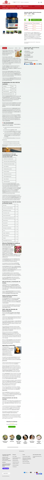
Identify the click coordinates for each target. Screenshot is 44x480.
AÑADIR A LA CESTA (36, 19)
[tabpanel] (11, 234)
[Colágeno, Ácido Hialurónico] (39, 437)
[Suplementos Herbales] (5, 437)
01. (7, 69)
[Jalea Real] (12, 437)
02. (7, 256)
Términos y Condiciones (26, 463)
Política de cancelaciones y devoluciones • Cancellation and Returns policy (27, 459)
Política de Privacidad (26, 461)
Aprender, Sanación (5, 8)
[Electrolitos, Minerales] (32, 437)
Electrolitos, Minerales (32, 442)
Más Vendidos (19, 6)
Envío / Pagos (15, 456)
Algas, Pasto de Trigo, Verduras (18, 442)
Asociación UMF (17, 117)
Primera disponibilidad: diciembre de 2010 (29, 42)
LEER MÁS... (4, 462)
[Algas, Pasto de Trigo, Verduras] (18, 437)
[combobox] (24, 2)
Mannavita (4, 6)
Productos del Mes (25, 6)
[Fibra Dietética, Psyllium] (25, 437)
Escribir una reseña (12, 426)
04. (11, 343)
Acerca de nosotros (15, 465)
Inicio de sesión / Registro (14, 8)
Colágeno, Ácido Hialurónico (39, 442)
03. (7, 289)
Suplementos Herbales (5, 442)
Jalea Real (12, 441)
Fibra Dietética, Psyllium (25, 442)
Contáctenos (14, 466)
